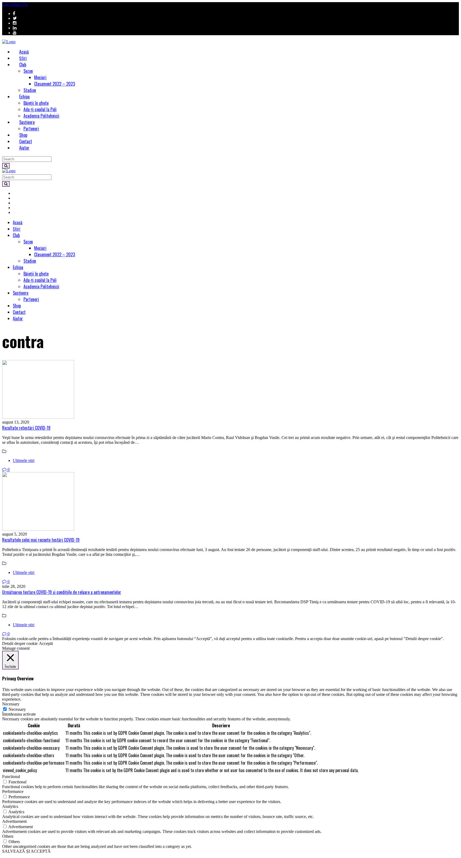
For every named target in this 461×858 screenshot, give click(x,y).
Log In (8, 4)
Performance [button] (12, 791)
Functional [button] (11, 776)
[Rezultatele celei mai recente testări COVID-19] (230, 502)
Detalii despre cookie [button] (20, 643)
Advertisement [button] (14, 821)
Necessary (17, 709)
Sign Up (21, 4)
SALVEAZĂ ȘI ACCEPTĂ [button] (26, 851)
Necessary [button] (10, 704)
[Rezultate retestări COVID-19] (230, 390)
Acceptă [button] (46, 643)
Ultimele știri (23, 460)
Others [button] (7, 836)
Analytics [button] (10, 806)
